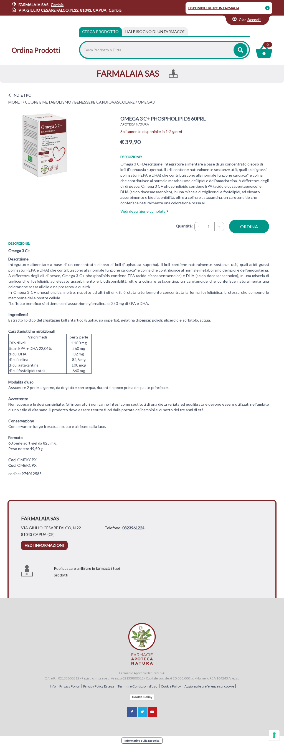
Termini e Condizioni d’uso (138, 686)
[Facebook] (132, 712)
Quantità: (184, 226)
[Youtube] (152, 712)
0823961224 (133, 527)
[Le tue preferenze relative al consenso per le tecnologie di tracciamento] (274, 735)
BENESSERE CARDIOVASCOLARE (104, 102)
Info (53, 686)
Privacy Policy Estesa (99, 686)
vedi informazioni (44, 545)
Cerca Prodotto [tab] (100, 31)
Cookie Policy (171, 686)
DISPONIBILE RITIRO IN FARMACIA (213, 8)
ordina (249, 226)
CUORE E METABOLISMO (48, 102)
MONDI (15, 102)
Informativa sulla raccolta (142, 740)
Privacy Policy (69, 686)
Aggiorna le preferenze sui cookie (209, 686)
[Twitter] (142, 712)
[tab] (155, 31)
